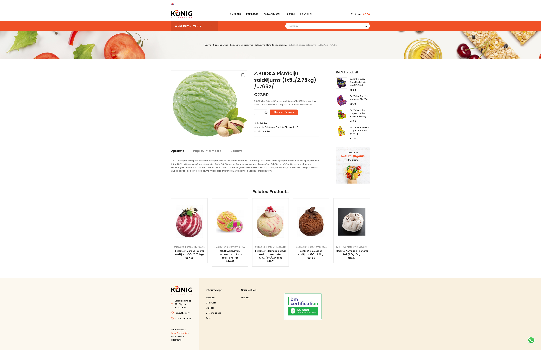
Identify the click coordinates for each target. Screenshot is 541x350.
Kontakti (305, 14)
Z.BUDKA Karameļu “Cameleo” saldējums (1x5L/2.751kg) (230, 254)
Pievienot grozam (284, 112)
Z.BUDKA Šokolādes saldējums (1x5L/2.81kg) (311, 252)
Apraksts (177, 151)
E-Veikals (235, 14)
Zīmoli (291, 14)
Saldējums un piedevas (241, 45)
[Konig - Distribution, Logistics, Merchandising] (181, 14)
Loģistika (210, 307)
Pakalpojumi (272, 14)
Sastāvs (236, 151)
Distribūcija (211, 302)
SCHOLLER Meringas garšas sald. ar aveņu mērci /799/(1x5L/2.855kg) (270, 254)
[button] (243, 75)
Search (366, 26)
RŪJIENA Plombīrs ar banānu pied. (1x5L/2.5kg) (352, 252)
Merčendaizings (213, 313)
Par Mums (252, 14)
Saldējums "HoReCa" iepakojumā (271, 45)
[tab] (177, 151)
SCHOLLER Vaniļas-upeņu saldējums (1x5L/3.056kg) (189, 252)
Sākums (207, 45)
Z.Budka (266, 131)
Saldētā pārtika (220, 45)
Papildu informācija (207, 151)
